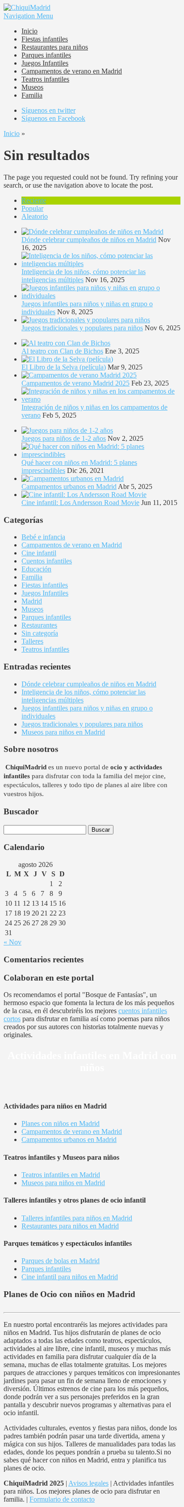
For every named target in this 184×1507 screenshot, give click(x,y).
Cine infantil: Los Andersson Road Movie (80, 502)
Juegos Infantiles (44, 63)
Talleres (32, 641)
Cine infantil (38, 553)
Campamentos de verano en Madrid (71, 71)
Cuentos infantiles (46, 561)
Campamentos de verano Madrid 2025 (75, 383)
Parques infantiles (46, 55)
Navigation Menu (28, 16)
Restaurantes (39, 625)
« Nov (12, 942)
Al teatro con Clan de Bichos (62, 351)
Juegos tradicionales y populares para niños (82, 328)
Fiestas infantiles (44, 39)
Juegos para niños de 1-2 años (63, 438)
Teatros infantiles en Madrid (60, 1174)
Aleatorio (34, 216)
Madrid (31, 601)
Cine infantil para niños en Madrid (69, 1277)
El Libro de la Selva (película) (63, 367)
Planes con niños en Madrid (60, 1123)
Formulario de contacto (62, 1499)
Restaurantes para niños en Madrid (70, 1226)
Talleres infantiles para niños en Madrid (76, 1218)
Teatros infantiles (45, 79)
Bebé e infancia (43, 537)
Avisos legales (88, 1483)
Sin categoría (39, 633)
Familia (31, 95)
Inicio (29, 31)
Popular (32, 208)
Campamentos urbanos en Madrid (69, 486)
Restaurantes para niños (54, 47)
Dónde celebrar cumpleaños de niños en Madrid (88, 239)
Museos (32, 87)
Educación (36, 569)
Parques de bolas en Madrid (60, 1261)
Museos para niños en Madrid (63, 732)
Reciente (33, 200)
